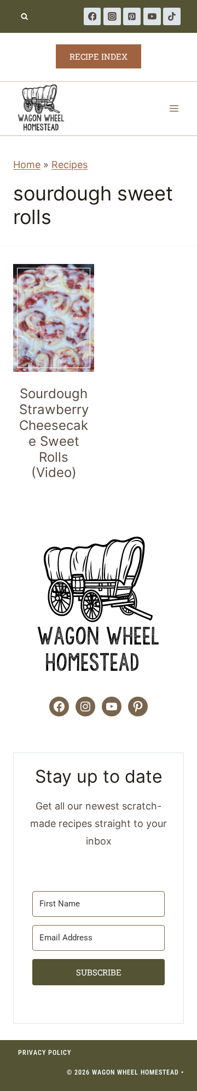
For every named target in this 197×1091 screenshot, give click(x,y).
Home (26, 164)
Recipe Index (98, 56)
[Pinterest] (132, 16)
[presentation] (53, 318)
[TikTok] (172, 16)
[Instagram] (112, 16)
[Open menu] (174, 108)
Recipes (69, 164)
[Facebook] (92, 16)
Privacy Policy (44, 1052)
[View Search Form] (24, 17)
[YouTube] (152, 16)
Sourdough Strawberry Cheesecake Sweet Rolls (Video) (54, 433)
